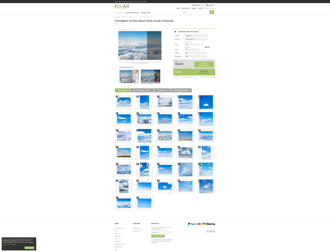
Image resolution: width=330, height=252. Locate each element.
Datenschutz (118, 236)
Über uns (117, 233)
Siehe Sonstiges (181, 90)
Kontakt (201, 8)
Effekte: (177, 53)
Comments (162, 90)
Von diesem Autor (142, 90)
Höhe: (176, 49)
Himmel (130, 17)
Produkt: (177, 35)
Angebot (193, 8)
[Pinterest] (211, 231)
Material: (177, 39)
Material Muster (119, 247)
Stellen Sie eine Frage (208, 77)
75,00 (177, 72)
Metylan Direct (137, 228)
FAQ (116, 231)
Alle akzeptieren (29, 248)
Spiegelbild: (178, 56)
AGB (116, 239)
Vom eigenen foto (119, 228)
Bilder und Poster (132, 12)
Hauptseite (117, 17)
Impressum (118, 241)
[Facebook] (207, 231)
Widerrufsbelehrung (120, 244)
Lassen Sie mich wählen (9, 244)
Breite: (176, 44)
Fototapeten (119, 12)
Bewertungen (185, 8)
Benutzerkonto (210, 8)
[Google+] (214, 231)
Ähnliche (122, 90)
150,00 (178, 63)
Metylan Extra (136, 231)
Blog (178, 8)
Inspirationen (146, 12)
